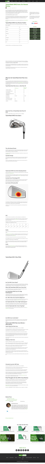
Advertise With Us (12, 457)
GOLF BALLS (35, 31)
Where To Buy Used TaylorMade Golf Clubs (12, 399)
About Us (7, 457)
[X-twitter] (19, 450)
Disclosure (23, 457)
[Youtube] (23, 450)
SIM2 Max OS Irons (8, 385)
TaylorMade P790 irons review (10, 398)
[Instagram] (26, 450)
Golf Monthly (16, 219)
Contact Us (16, 457)
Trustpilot (6, 463)
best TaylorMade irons (20, 82)
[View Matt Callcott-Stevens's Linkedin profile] (7, 411)
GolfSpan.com (22, 461)
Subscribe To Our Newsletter (29, 457)
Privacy (38, 457)
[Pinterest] (21, 450)
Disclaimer (20, 457)
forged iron (19, 175)
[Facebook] (16, 450)
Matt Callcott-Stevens (14, 403)
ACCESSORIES (35, 37)
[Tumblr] (28, 450)
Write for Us (34, 457)
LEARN (35, 34)
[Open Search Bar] (39, 1)
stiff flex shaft (14, 235)
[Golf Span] (7, 1)
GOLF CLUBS (35, 28)
